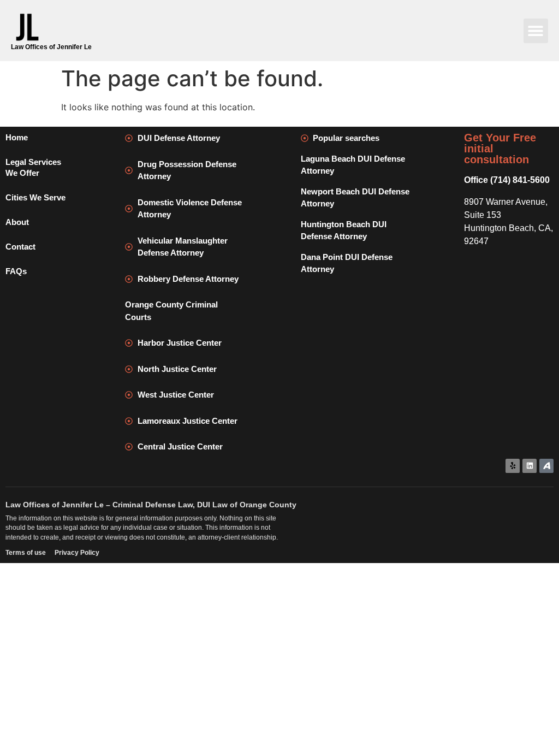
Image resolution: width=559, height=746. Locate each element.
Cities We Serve (35, 197)
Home (16, 137)
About (17, 222)
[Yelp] (513, 466)
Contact (20, 246)
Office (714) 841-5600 (507, 180)
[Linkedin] (529, 466)
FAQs (16, 271)
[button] (536, 31)
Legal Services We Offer (33, 167)
